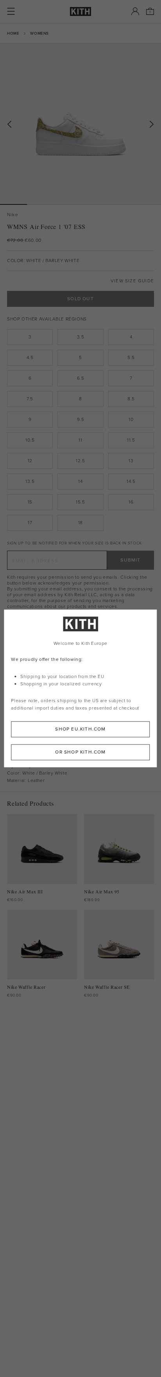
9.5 (80, 419)
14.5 (131, 481)
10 (131, 419)
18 (80, 522)
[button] (40, 204)
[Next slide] (151, 124)
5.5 (131, 357)
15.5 (80, 501)
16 (131, 501)
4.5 (30, 357)
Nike (12, 215)
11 (80, 440)
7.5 (30, 398)
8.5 (131, 398)
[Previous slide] (9, 124)
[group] (80, 124)
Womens (39, 33)
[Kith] (80, 11)
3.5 (80, 336)
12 (30, 460)
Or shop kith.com (80, 752)
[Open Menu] (11, 11)
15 (30, 501)
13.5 (29, 481)
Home (13, 33)
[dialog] (80, 688)
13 (131, 460)
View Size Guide (132, 281)
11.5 (131, 440)
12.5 (80, 460)
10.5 (29, 440)
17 (30, 522)
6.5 (80, 378)
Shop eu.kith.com (80, 729)
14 (80, 481)
